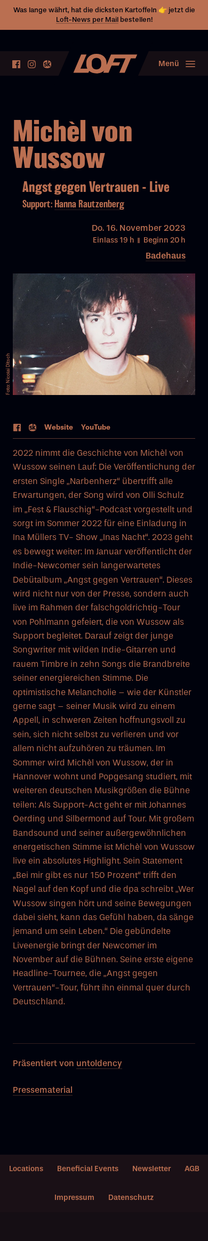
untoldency (99, 1063)
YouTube (95, 427)
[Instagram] (31, 64)
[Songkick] (47, 64)
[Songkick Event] (33, 428)
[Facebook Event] (17, 428)
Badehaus (166, 256)
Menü (168, 63)
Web (58, 427)
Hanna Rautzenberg (89, 204)
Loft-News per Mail (87, 19)
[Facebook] (16, 64)
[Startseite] (104, 64)
